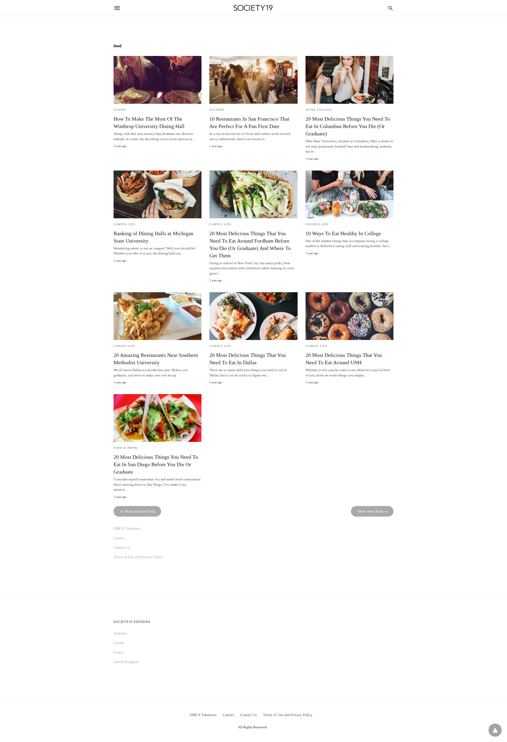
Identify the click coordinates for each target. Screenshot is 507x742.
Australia (120, 633)
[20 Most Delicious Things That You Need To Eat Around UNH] (349, 316)
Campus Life (124, 224)
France (119, 652)
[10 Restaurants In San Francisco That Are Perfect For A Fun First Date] (253, 80)
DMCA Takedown (127, 529)
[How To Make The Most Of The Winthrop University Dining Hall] (157, 80)
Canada (119, 643)
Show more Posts (370, 511)
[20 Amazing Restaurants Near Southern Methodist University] (157, 316)
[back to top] (495, 730)
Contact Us (122, 548)
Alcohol (217, 109)
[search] (390, 8)
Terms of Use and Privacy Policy (138, 557)
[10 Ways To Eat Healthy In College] (349, 194)
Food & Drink (125, 447)
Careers (119, 538)
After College (319, 109)
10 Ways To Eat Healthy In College (343, 233)
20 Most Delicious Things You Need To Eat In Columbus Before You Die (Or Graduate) (348, 126)
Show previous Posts (139, 511)
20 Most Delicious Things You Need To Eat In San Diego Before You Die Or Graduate (156, 464)
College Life (317, 224)
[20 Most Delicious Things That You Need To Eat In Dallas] (253, 316)
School (120, 109)
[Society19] (253, 8)
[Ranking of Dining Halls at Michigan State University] (157, 194)
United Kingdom (126, 662)
